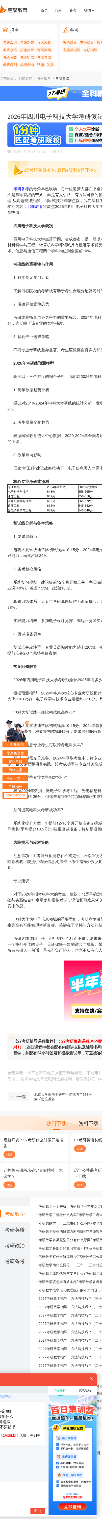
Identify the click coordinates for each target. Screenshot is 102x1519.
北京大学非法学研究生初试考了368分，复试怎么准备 (65, 1096)
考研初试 (27, 57)
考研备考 (21, 188)
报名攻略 (44, 42)
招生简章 (27, 49)
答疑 (50, 64)
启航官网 (25, 78)
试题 (40, 64)
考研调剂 (10, 64)
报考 (58, 9)
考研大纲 (44, 49)
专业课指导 (71, 49)
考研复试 (44, 57)
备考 (73, 9)
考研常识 (10, 42)
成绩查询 (27, 64)
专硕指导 (90, 49)
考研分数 (10, 57)
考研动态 (27, 42)
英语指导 (87, 42)
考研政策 (10, 49)
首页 (44, 9)
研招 (88, 9)
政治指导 (70, 42)
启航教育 (35, 206)
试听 (9, 1154)
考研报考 (44, 78)
